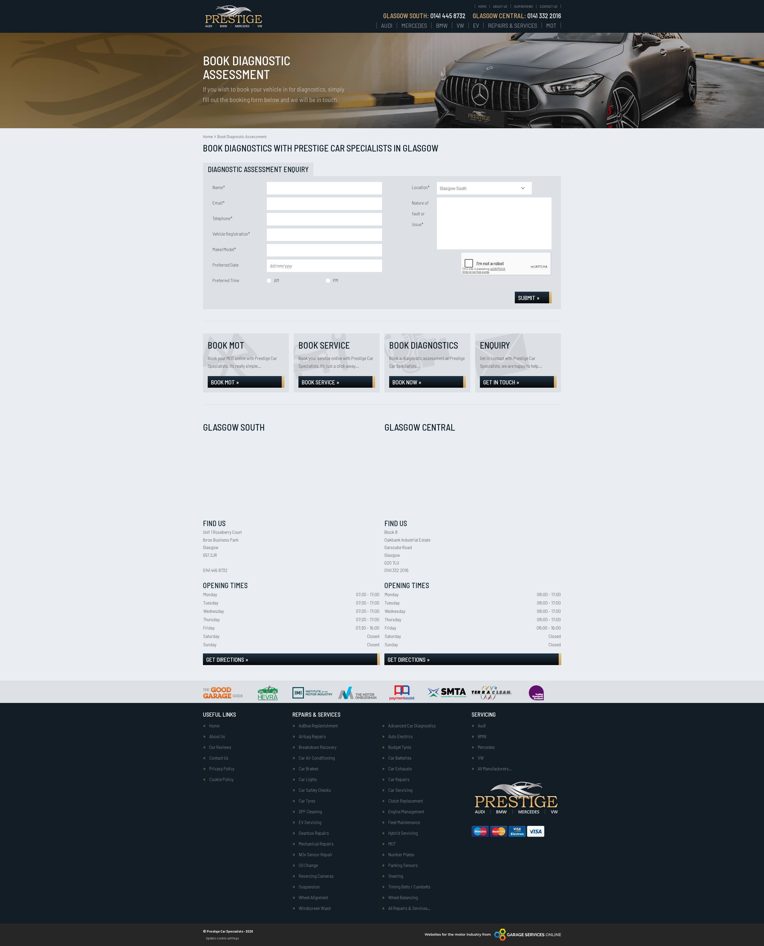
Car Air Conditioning (317, 757)
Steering (395, 876)
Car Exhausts (400, 768)
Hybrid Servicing (403, 833)
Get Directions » (227, 659)
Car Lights (308, 779)
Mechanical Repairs (316, 843)
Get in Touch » (501, 382)
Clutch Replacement (405, 800)
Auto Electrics (400, 736)
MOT (551, 25)
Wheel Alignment (313, 897)
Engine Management (406, 811)
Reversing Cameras (316, 876)
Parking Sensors (403, 865)
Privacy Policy (221, 768)
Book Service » (320, 382)
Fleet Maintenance (404, 822)
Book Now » (406, 382)
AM (276, 280)
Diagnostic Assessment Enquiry (258, 169)
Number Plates (401, 854)
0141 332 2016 (517, 15)
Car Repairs (398, 779)
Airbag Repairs (312, 736)
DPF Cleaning (310, 811)
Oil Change (308, 865)
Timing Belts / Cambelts (409, 886)
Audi (386, 25)
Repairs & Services (512, 25)
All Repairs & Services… (409, 908)
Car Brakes (308, 768)
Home (482, 6)
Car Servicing (400, 790)
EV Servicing (310, 822)
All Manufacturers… (495, 768)
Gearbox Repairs (314, 833)
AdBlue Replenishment (318, 725)
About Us (500, 6)
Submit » (529, 297)
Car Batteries (400, 757)
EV (476, 25)
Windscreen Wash (315, 908)
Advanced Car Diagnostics (412, 725)
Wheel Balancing (403, 897)
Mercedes (414, 25)
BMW (442, 25)
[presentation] (506, 264)
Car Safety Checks (315, 790)
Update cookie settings (222, 938)
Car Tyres (307, 800)
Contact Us (548, 6)
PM (335, 280)
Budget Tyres (399, 747)
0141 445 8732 (424, 15)
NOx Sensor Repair (315, 854)
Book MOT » (225, 382)
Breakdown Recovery (317, 747)
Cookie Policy (221, 779)
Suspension (309, 886)
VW (460, 25)
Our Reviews (523, 6)
